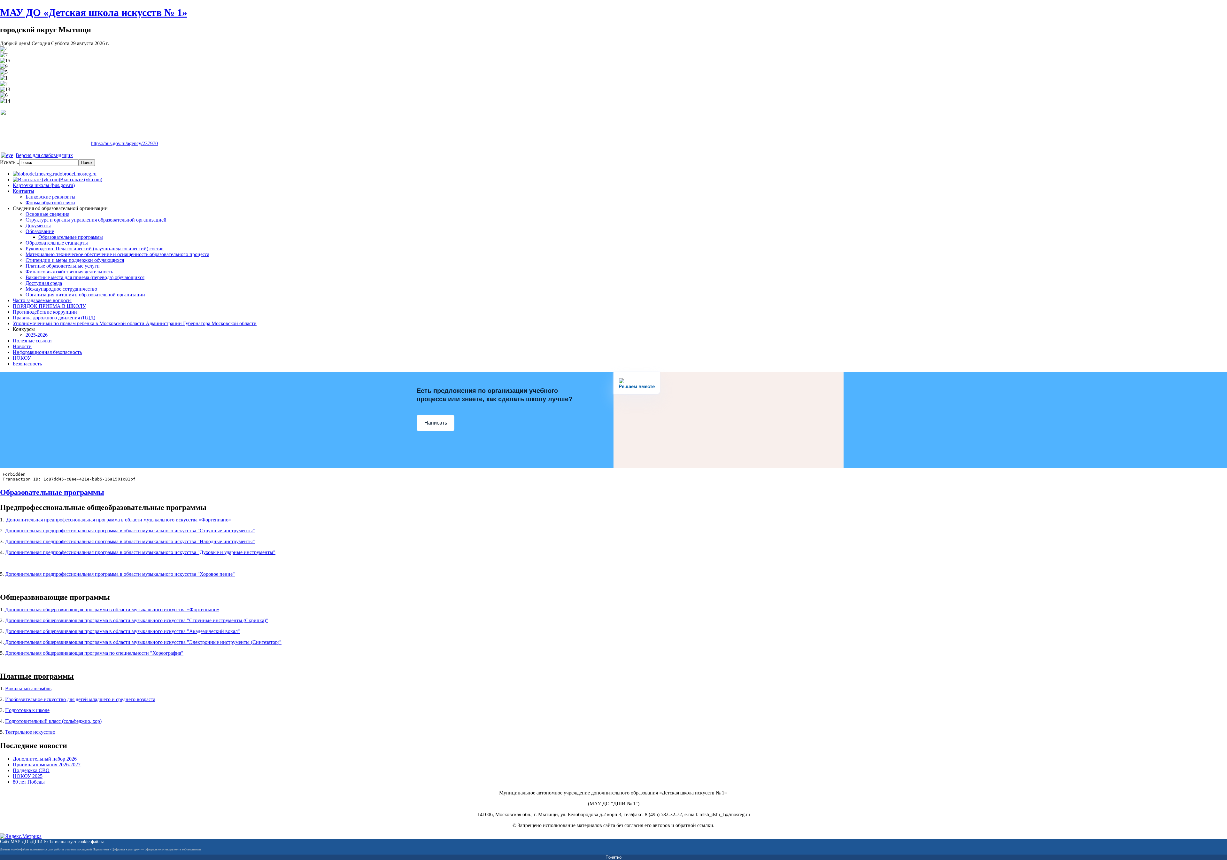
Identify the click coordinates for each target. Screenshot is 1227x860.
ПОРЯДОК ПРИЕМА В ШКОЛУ (49, 306)
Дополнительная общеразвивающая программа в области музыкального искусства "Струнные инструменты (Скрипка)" (136, 620)
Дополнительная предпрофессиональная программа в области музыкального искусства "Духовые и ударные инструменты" (140, 552)
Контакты (23, 191)
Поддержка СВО (31, 770)
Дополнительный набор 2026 (45, 759)
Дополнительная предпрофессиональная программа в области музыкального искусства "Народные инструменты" (130, 541)
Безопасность (27, 363)
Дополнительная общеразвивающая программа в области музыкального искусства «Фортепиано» (111, 609)
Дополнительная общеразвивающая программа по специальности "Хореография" (94, 653)
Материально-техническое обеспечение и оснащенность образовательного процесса (117, 254)
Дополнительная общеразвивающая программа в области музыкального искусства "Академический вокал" (122, 631)
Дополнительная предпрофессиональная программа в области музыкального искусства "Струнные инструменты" (130, 530)
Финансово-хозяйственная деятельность (69, 271)
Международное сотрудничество (61, 289)
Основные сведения (47, 214)
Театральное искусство (30, 732)
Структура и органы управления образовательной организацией (96, 220)
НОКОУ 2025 (27, 776)
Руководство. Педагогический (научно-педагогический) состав (95, 248)
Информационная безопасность (47, 352)
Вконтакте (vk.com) (81, 179)
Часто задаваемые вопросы (42, 300)
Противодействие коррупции (45, 312)
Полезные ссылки (32, 340)
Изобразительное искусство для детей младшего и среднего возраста (80, 699)
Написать (435, 423)
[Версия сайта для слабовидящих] (7, 155)
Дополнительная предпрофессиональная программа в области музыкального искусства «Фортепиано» (118, 519)
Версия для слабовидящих (44, 155)
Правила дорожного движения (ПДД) (54, 317)
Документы (38, 225)
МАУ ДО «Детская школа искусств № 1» (93, 12)
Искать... (9, 162)
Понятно (613, 857)
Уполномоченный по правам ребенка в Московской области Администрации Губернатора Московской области (135, 323)
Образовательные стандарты (57, 243)
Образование (40, 231)
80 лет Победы (29, 782)
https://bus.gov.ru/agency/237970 (124, 143)
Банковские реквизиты (50, 196)
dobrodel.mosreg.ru (76, 173)
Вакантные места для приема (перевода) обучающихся (85, 277)
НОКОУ (22, 358)
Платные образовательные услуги (63, 266)
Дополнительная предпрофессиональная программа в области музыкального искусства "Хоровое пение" (120, 574)
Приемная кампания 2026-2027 (47, 764)
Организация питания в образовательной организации (85, 294)
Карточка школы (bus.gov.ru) (44, 185)
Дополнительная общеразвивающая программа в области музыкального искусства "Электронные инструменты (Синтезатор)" (143, 642)
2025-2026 (37, 335)
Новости (22, 346)
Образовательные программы (70, 237)
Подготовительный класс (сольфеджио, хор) (53, 721)
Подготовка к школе (27, 710)
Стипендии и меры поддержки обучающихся (75, 260)
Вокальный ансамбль (28, 688)
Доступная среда (44, 283)
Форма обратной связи (50, 202)
